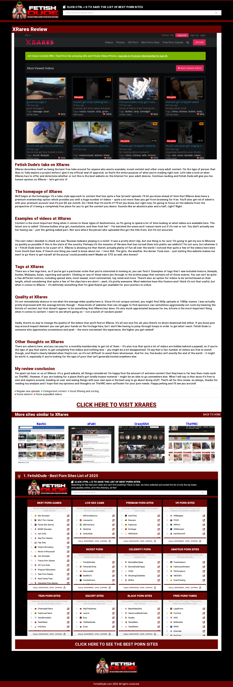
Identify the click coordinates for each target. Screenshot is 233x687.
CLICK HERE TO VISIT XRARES (116, 404)
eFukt (91, 424)
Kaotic (41, 424)
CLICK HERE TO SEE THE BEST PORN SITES (116, 644)
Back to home (212, 414)
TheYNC (192, 424)
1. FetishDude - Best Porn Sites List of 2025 (61, 476)
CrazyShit (141, 424)
